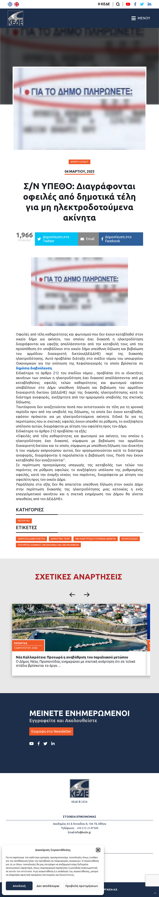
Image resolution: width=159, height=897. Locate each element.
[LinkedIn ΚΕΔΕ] (149, 4)
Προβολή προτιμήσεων (81, 886)
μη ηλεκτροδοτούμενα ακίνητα (95, 538)
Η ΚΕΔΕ (104, 4)
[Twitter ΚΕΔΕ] (142, 4)
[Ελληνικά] (10, 4)
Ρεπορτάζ (24, 520)
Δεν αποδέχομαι (48, 886)
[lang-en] (16, 4)
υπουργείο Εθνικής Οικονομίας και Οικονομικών (48, 545)
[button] (98, 850)
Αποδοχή (19, 886)
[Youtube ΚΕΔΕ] (128, 4)
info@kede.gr (83, 832)
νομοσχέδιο (130, 538)
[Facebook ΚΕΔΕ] (135, 4)
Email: (71, 832)
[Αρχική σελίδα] (15, 18)
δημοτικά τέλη (60, 538)
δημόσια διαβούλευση (34, 368)
